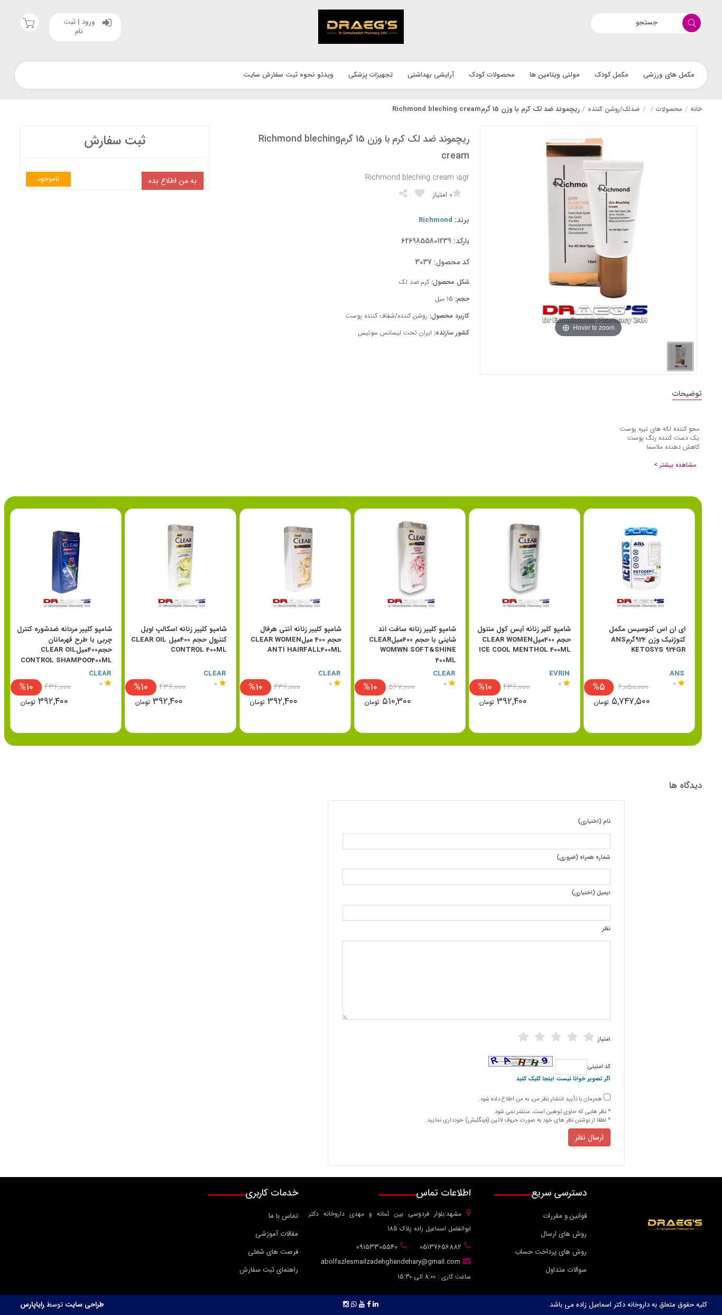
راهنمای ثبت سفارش (268, 1269)
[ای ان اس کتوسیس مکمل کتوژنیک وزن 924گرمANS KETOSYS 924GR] (639, 564)
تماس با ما (283, 1215)
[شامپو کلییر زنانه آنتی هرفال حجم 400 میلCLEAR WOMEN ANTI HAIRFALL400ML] (295, 564)
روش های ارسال (564, 1233)
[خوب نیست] (523, 1037)
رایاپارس (32, 1304)
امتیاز (604, 1039)
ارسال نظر (589, 1137)
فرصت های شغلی (273, 1251)
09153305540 (375, 1247)
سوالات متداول (566, 1269)
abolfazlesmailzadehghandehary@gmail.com (391, 1261)
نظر (606, 929)
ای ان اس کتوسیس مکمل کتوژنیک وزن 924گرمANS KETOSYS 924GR (647, 639)
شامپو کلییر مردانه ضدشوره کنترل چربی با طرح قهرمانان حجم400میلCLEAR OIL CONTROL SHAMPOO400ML (64, 645)
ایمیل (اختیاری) (590, 893)
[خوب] (556, 1037)
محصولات (669, 109)
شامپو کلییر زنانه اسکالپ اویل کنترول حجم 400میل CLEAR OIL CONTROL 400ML (179, 639)
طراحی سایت (84, 1304)
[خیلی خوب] (572, 1037)
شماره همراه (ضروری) (583, 858)
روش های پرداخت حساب (551, 1251)
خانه (696, 109)
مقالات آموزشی (276, 1233)
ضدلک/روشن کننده (614, 109)
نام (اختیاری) (594, 822)
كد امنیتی (598, 1067)
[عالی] (588, 1037)
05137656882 (439, 1247)
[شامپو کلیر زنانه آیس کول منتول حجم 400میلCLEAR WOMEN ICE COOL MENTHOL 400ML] (524, 564)
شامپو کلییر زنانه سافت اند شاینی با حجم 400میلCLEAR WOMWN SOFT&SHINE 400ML (412, 645)
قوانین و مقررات (565, 1215)
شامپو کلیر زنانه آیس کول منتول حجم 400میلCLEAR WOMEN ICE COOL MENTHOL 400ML (524, 639)
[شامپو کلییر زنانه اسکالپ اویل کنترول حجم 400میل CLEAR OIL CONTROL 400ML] (180, 564)
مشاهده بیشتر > (675, 465)
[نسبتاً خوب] (539, 1037)
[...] (680, 356)
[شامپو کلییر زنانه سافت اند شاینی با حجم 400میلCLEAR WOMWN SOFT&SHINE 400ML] (410, 564)
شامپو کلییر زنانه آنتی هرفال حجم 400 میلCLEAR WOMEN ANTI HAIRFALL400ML (296, 639)
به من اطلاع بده (173, 181)
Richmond (435, 220)
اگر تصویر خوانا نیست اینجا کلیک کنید (563, 1079)
